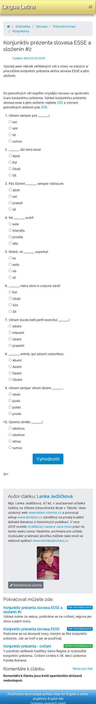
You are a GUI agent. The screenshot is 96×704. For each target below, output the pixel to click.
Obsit (16, 169)
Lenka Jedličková (55, 496)
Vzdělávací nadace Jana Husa (49, 526)
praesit (17, 203)
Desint (17, 373)
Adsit (16, 156)
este (15, 224)
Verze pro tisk (83, 668)
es (14, 258)
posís (16, 401)
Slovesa (41, 26)
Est (14, 162)
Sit (14, 175)
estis (15, 264)
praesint (18, 345)
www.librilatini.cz (30, 517)
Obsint (17, 379)
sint (15, 128)
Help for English (65, 694)
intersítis (18, 230)
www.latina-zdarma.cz (45, 512)
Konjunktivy (21, 31)
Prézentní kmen (64, 26)
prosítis (17, 237)
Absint (17, 360)
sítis (15, 243)
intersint (18, 333)
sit (14, 135)
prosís (16, 414)
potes (16, 407)
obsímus (18, 435)
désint (16, 326)
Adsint (17, 367)
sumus (17, 141)
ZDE (60, 102)
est (14, 122)
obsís (16, 394)
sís (14, 271)
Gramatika (22, 26)
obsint (16, 339)
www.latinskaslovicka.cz (50, 540)
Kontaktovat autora (27, 585)
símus (16, 441)
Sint (15, 305)
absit (16, 190)
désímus (18, 428)
